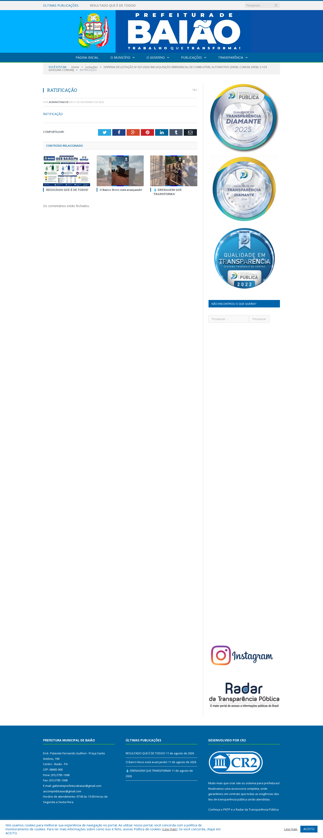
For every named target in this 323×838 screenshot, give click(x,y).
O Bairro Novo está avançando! (112, 5)
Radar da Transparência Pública (257, 809)
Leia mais (169, 829)
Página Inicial (87, 57)
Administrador (59, 102)
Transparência (230, 57)
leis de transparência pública (227, 799)
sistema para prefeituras (262, 783)
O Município (120, 57)
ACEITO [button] (308, 829)
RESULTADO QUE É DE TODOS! (67, 190)
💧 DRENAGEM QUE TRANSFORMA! (167, 192)
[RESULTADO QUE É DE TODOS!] (66, 170)
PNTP (226, 809)
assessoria (238, 789)
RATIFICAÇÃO (53, 114)
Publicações (191, 57)
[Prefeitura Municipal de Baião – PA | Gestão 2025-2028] (161, 30)
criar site (235, 783)
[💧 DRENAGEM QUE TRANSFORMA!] (173, 170)
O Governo (156, 57)
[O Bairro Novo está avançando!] (120, 170)
